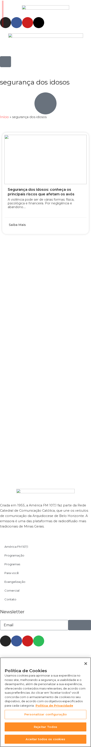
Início (4, 117)
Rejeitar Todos (45, 727)
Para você (11, 573)
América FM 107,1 (16, 546)
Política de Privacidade (54, 705)
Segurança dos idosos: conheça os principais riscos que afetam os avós (41, 191)
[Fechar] (86, 663)
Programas (12, 564)
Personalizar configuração (45, 714)
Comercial (11, 590)
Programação (14, 555)
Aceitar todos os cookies (45, 739)
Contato (10, 599)
